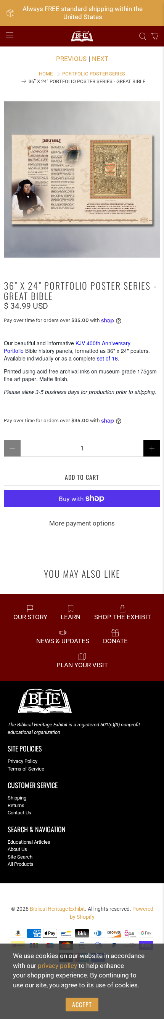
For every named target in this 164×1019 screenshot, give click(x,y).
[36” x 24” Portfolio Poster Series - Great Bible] (82, 179)
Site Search (20, 857)
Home (46, 74)
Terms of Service (26, 769)
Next (100, 58)
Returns (16, 805)
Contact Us (19, 813)
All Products (21, 864)
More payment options (82, 523)
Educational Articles (29, 842)
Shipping (17, 798)
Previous (71, 58)
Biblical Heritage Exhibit (57, 909)
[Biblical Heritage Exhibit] (82, 36)
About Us (17, 849)
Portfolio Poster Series (93, 74)
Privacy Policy (22, 761)
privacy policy (57, 965)
